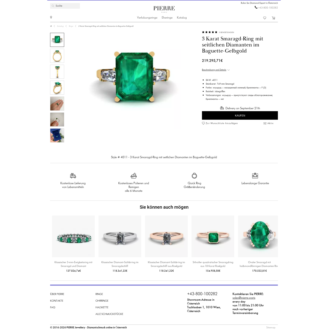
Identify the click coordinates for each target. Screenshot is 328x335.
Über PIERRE (57, 294)
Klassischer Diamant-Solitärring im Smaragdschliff (120, 264)
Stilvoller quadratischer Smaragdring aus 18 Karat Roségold (213, 264)
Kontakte (56, 301)
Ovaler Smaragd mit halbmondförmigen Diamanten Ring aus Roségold (259, 264)
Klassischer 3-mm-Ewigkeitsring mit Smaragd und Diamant (73, 264)
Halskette (101, 307)
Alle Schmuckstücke (109, 314)
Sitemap (270, 327)
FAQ (52, 307)
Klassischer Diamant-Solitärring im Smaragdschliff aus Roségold (166, 264)
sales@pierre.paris (244, 297)
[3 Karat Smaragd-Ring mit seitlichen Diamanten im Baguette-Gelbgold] (57, 40)
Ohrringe (101, 301)
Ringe (99, 294)
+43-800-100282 (268, 8)
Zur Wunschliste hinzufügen (222, 123)
